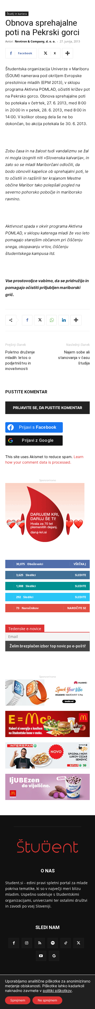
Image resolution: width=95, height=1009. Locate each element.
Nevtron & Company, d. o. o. (35, 41)
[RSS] (40, 943)
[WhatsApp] (51, 320)
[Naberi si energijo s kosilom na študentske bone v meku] (47, 739)
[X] (39, 320)
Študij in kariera (17, 13)
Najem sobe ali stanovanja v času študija (74, 358)
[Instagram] (27, 943)
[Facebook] (27, 320)
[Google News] (54, 956)
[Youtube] (41, 956)
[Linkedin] (63, 320)
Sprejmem (17, 1000)
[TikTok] (65, 943)
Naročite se (76, 608)
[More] (67, 53)
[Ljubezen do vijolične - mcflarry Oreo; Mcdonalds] (47, 802)
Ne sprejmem (47, 1000)
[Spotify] (53, 943)
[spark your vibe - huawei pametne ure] (47, 708)
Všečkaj (80, 564)
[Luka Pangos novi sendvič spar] (47, 771)
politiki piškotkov (57, 990)
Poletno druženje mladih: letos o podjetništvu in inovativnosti (20, 360)
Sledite (80, 575)
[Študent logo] (47, 846)
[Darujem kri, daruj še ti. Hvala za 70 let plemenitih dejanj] (44, 547)
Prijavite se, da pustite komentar (47, 407)
